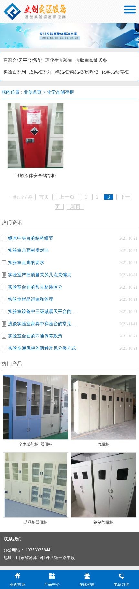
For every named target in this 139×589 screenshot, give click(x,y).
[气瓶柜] (103, 406)
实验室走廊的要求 (26, 262)
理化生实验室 (58, 60)
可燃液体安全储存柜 (35, 175)
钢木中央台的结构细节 (30, 238)
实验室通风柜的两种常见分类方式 (42, 348)
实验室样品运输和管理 (30, 299)
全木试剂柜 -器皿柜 (35, 444)
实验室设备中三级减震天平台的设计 (43, 311)
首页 (44, 197)
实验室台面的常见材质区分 (35, 287)
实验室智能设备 (91, 60)
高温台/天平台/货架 (22, 60)
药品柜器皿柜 (35, 522)
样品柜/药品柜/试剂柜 (76, 72)
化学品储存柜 (115, 72)
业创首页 (33, 92)
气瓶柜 (103, 444)
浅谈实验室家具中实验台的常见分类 (43, 323)
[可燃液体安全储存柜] (35, 135)
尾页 (75, 206)
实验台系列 (14, 72)
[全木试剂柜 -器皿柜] (35, 406)
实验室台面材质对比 (28, 250)
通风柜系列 (40, 72)
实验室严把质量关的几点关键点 (39, 274)
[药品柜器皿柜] (35, 484)
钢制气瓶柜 (103, 522)
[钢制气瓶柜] (103, 484)
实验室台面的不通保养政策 (35, 336)
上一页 (67, 197)
